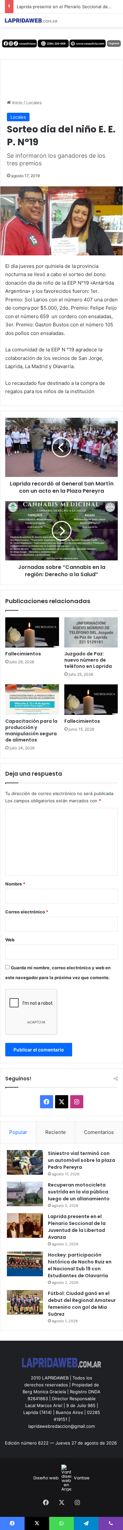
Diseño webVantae (61, 1478)
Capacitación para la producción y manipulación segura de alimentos (31, 730)
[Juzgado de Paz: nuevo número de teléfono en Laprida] (91, 632)
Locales (34, 102)
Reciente (55, 1132)
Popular (18, 1132)
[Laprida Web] (31, 20)
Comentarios (99, 1132)
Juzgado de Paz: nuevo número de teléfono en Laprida (88, 660)
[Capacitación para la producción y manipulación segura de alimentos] (32, 699)
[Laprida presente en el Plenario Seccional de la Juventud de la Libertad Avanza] (25, 1225)
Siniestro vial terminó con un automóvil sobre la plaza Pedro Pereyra (81, 1160)
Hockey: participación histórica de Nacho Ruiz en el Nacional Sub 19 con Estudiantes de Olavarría (80, 1265)
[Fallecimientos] (32, 632)
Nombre (15, 883)
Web (9, 939)
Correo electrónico (26, 911)
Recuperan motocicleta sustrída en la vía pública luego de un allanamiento (79, 1192)
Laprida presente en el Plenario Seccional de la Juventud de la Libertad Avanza (77, 1226)
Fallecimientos (23, 653)
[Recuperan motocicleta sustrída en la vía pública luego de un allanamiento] (25, 1194)
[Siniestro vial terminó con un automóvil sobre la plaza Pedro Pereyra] (25, 1162)
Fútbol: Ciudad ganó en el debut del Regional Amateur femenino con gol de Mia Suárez (82, 1303)
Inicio (17, 102)
